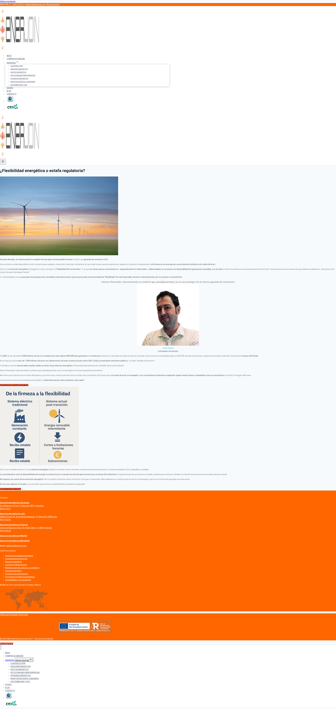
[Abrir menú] (3, 162)
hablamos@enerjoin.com (35, 4)
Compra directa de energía (16, 559)
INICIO (9, 56)
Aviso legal (23, 615)
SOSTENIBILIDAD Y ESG (18, 85)
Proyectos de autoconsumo (16, 574)
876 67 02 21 (18, 4)
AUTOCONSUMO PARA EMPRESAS (22, 75)
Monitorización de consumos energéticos (22, 568)
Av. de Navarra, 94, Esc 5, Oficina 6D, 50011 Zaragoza (22, 506)
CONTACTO (11, 94)
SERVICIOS (9, 660)
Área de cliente (53, 4)
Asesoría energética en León (12, 514)
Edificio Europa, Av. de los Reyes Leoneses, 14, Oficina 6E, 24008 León (28, 517)
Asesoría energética (13, 562)
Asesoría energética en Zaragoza (14, 503)
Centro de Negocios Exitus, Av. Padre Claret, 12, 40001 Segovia (26, 528)
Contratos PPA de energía (16, 565)
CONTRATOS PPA (16, 66)
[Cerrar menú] (0, 647)
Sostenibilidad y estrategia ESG (18, 580)
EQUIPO (10, 88)
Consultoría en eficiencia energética (20, 577)
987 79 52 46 (5, 520)
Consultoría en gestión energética (19, 556)
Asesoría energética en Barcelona (15, 541)
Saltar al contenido (7, 1)
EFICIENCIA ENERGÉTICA (19, 79)
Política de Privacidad (9, 615)
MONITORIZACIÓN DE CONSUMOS (22, 82)
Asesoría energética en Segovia (14, 525)
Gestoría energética (13, 571)
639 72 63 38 (5, 531)
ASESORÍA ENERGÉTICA (19, 69)
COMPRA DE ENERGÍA (16, 59)
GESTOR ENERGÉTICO (18, 72)
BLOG (9, 91)
